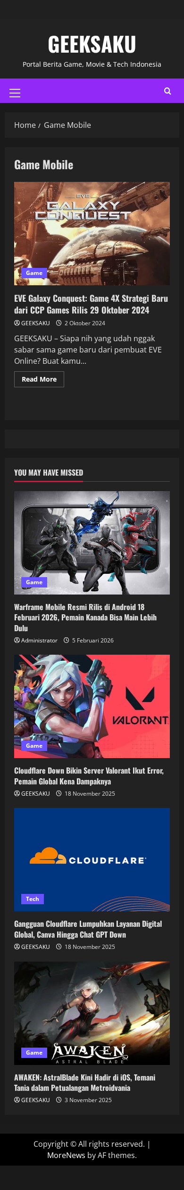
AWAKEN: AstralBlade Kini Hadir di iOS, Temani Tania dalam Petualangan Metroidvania (84, 1082)
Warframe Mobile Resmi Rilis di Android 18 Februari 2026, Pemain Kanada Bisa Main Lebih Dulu (85, 617)
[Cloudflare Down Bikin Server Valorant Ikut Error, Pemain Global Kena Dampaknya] (92, 706)
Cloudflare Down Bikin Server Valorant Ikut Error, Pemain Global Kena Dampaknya (89, 775)
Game (34, 273)
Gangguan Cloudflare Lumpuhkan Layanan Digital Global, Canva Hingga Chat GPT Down (88, 928)
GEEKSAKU (92, 43)
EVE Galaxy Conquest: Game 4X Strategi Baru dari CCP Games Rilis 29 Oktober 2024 (92, 233)
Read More (43, 377)
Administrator (39, 640)
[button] (15, 93)
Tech (32, 899)
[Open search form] (167, 91)
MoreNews (66, 1155)
